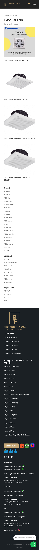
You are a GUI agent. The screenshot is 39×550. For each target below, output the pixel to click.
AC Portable (8, 282)
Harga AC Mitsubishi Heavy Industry (16, 395)
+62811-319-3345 (14, 470)
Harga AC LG (8, 387)
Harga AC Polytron (10, 415)
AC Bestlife (8, 201)
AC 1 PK (7, 298)
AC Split (6, 259)
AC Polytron (8, 237)
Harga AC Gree (9, 378)
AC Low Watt (8, 276)
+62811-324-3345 (14, 513)
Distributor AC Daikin (11, 341)
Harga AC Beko (9, 423)
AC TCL (6, 250)
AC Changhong (9, 204)
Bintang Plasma (19, 544)
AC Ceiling (7, 269)
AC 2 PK (7, 301)
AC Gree (7, 214)
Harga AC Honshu (10, 382)
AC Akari (7, 191)
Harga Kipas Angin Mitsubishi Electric (17, 435)
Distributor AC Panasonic (13, 353)
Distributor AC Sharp (11, 349)
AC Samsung (8, 244)
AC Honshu (8, 221)
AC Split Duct (8, 272)
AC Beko (7, 198)
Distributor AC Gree (11, 345)
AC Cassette (8, 266)
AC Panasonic (9, 234)
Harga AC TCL (9, 411)
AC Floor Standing (10, 262)
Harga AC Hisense (10, 419)
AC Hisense (8, 218)
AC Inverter (8, 279)
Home (6, 16)
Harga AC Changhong (11, 366)
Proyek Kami (9, 333)
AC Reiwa (7, 241)
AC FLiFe (7, 211)
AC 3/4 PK (7, 294)
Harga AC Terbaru (10, 337)
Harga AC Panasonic (11, 399)
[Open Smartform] (33, 544)
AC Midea (7, 227)
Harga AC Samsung (11, 403)
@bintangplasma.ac (11, 530)
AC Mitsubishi (8, 231)
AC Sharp (7, 247)
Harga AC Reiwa (9, 427)
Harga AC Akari (9, 431)
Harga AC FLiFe (9, 374)
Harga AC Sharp (9, 407)
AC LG (6, 224)
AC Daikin (7, 208)
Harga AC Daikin (9, 370)
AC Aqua (7, 195)
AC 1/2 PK (7, 291)
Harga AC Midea (9, 391)
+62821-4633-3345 (14, 467)
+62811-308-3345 (14, 491)
